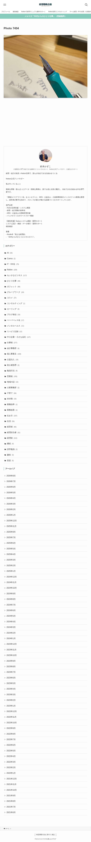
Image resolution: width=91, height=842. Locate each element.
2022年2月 (11, 767)
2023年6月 (11, 678)
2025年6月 (11, 543)
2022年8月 (11, 734)
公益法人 (12, 359)
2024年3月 (11, 627)
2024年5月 (11, 616)
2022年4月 (11, 756)
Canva (11, 259)
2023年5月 (11, 683)
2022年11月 (11, 717)
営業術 (12, 376)
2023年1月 (11, 706)
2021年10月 (12, 790)
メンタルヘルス (15, 326)
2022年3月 (11, 762)
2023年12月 (12, 644)
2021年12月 (12, 779)
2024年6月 (11, 610)
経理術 (12, 438)
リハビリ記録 (14, 331)
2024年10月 (12, 588)
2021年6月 (11, 812)
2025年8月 (11, 532)
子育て (11, 393)
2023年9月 (11, 661)
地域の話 (12, 382)
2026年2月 (11, 509)
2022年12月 (12, 711)
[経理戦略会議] (45, 4)
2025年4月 (11, 554)
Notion (12, 270)
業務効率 (12, 404)
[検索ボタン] (86, 4)
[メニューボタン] (4, 4)
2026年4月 (11, 498)
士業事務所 (13, 388)
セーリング (13, 309)
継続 (10, 444)
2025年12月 (12, 521)
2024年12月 (12, 577)
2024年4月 (11, 622)
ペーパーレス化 (15, 320)
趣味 (10, 455)
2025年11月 (11, 526)
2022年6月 (11, 745)
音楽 (10, 460)
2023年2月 (11, 700)
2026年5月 (11, 493)
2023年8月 (11, 666)
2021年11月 (11, 784)
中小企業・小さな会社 (18, 337)
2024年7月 (11, 605)
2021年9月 (11, 796)
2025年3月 (11, 560)
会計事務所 (13, 348)
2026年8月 (11, 476)
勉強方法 (12, 371)
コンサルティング (16, 303)
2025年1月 (11, 571)
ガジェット (13, 287)
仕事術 (12, 343)
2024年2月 (11, 633)
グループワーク (15, 292)
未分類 (11, 399)
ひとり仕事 (13, 281)
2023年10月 (12, 655)
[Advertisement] (45, 122)
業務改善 (12, 410)
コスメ (11, 298)
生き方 (12, 416)
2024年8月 (11, 599)
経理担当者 (13, 432)
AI (9, 253)
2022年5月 (11, 751)
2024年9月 (11, 594)
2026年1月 (11, 515)
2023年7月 (11, 672)
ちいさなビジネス (17, 275)
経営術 (11, 427)
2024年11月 (11, 582)
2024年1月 (11, 638)
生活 (10, 421)
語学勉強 (12, 449)
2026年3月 (11, 504)
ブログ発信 (13, 315)
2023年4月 (11, 689)
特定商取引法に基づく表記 (45, 834)
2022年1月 (11, 773)
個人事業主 (14, 354)
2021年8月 (11, 801)
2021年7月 (11, 807)
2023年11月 (11, 650)
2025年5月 (11, 549)
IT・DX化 (13, 264)
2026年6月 (11, 487)
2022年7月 (11, 739)
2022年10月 (12, 723)
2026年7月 (11, 481)
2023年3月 (11, 695)
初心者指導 (13, 365)
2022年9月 (11, 728)
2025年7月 (11, 537)
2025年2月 (11, 565)
